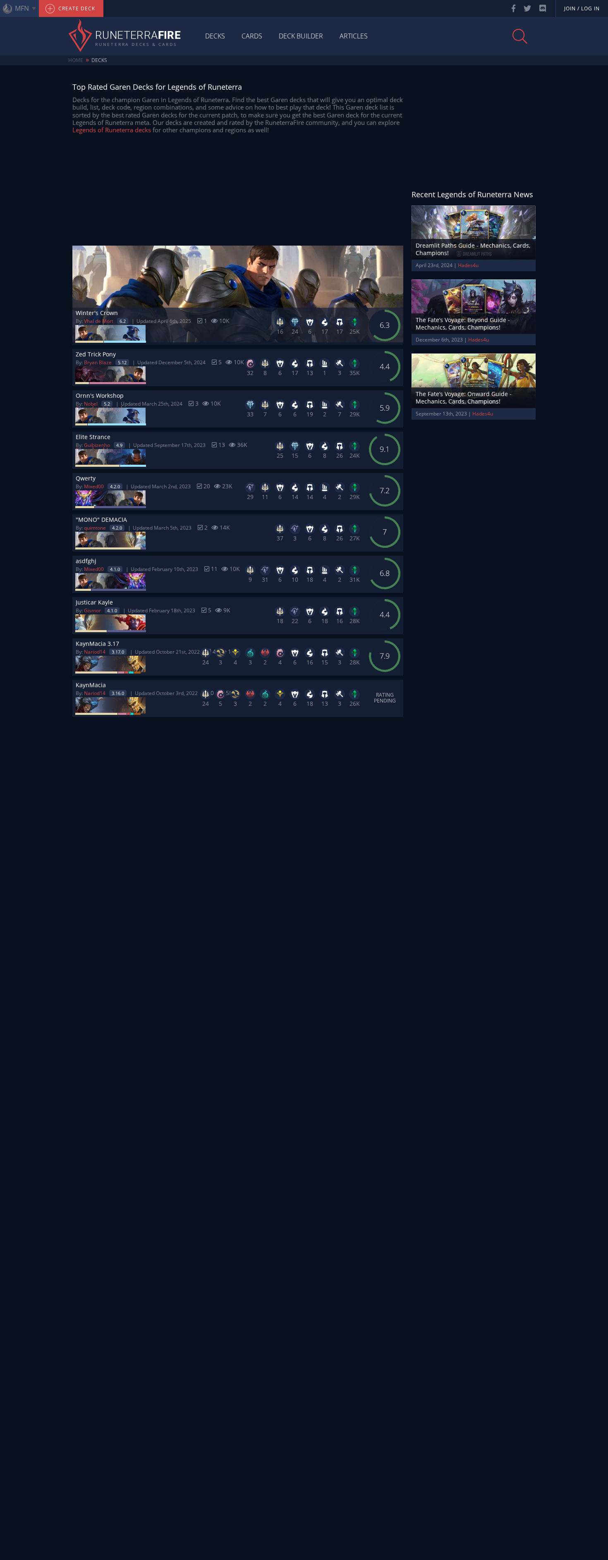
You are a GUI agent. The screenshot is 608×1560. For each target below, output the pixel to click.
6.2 (123, 321)
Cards (252, 36)
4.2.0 (115, 486)
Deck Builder (301, 36)
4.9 (119, 445)
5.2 (107, 404)
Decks (215, 36)
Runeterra (138, 36)
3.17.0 (118, 652)
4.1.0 (115, 569)
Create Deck (76, 8)
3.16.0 (118, 693)
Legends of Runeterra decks (111, 130)
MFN (22, 8)
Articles (354, 36)
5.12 (122, 362)
